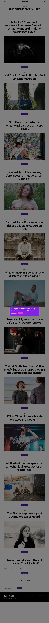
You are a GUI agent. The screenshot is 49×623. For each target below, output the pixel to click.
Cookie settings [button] (14, 313)
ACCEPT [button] (20, 313)
